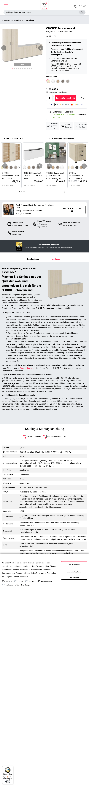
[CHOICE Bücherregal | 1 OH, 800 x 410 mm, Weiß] (62, 167)
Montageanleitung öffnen (56, 436)
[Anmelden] (76, 6)
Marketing (32, 581)
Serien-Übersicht (27, 368)
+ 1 (20, 167)
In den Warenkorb (63, 98)
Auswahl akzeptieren (74, 572)
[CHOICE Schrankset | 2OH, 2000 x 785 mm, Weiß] (24, 167)
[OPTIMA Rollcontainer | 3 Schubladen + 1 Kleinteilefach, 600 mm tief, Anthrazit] (76, 167)
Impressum (24, 576)
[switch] (7, 781)
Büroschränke (10, 20)
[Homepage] (44, 4)
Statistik (20, 581)
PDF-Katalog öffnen (34, 436)
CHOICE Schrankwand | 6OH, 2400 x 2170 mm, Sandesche (10, 176)
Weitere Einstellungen (22, 585)
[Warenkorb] (84, 6)
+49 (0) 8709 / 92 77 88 (72, 209)
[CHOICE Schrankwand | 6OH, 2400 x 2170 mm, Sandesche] (2, 167)
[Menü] (11, 767)
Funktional (9, 585)
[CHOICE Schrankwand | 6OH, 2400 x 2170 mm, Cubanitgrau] (11, 167)
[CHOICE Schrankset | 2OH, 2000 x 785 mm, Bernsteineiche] (29, 167)
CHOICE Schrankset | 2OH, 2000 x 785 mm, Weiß (33, 176)
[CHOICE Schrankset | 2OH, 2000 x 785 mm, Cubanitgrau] (33, 167)
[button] (14, 68)
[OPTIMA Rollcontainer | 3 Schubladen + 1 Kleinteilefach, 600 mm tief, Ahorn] (72, 167)
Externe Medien (46, 581)
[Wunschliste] (80, 6)
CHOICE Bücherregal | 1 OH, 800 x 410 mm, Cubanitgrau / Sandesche (55, 176)
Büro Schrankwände (25, 20)
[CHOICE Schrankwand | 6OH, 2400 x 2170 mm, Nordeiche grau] (15, 167)
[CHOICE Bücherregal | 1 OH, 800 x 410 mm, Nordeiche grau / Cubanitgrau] (57, 167)
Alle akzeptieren (74, 564)
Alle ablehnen (74, 577)
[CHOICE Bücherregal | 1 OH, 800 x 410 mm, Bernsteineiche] (53, 167)
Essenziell (8, 581)
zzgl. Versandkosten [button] (60, 92)
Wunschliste (82, 98)
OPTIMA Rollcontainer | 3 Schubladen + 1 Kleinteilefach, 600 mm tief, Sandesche (77, 176)
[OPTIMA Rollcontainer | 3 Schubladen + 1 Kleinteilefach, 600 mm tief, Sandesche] (67, 167)
